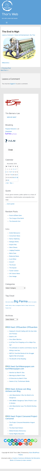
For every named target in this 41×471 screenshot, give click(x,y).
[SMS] (35, 440)
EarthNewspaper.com (14, 369)
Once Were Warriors (15, 339)
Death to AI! (13, 336)
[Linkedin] (29, 440)
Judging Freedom (14, 250)
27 (15, 177)
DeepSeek (8, 131)
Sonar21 (11, 262)
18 (11, 174)
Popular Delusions (10, 129)
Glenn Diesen (13, 247)
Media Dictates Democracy (17, 431)
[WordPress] (27, 443)
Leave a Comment (7, 35)
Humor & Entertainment (22, 35)
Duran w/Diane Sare (15, 215)
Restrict (23, 305)
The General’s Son (14, 221)
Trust (10, 308)
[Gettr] (20, 443)
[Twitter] (22, 440)
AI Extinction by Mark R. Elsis (18, 378)
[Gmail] (23, 443)
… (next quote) (9, 204)
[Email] (13, 443)
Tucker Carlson (13, 270)
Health (6, 305)
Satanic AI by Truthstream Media (19, 381)
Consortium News (14, 236)
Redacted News (14, 256)
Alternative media (9, 301)
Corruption (34, 301)
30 (8, 180)
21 (17, 174)
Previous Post (6, 68)
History (10, 305)
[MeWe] (12, 440)
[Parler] (15, 440)
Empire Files (13, 244)
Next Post (4, 70)
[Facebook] (18, 440)
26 (13, 177)
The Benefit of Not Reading (17, 359)
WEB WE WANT (10, 117)
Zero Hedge (12, 276)
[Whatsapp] (32, 440)
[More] (31, 443)
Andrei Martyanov (14, 233)
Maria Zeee (12, 253)
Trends (6, 308)
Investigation (18, 305)
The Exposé (12, 267)
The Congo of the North (16, 218)
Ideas (13, 305)
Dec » (11, 183)
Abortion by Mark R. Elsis (16, 372)
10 (10, 172)
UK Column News (14, 273)
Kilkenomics (5, 62)
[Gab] (8, 440)
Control (29, 301)
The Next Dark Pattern (16, 428)
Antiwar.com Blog (12, 391)
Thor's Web (10, 14)
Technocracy (32, 305)
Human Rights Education (16, 433)
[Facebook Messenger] (10, 443)
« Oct (7, 183)
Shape (26, 305)
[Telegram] (5, 440)
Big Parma (21, 301)
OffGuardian (32, 327)
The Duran (12, 265)
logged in (13, 83)
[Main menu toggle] (6, 23)
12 (13, 172)
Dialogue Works (14, 241)
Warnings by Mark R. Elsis (17, 375)
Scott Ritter (12, 259)
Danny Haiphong (14, 239)
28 (17, 177)
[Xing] (16, 443)
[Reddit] (25, 440)
